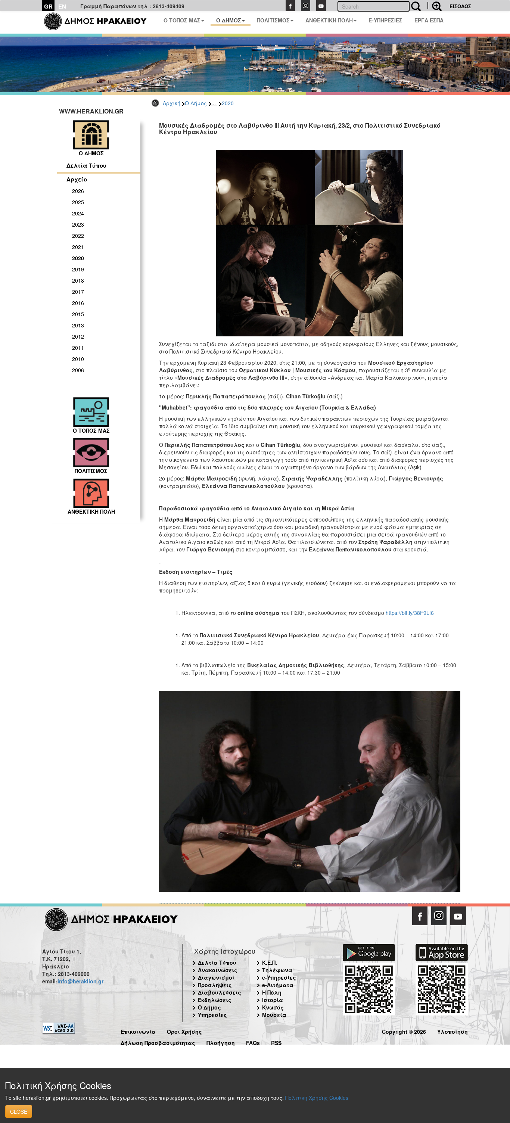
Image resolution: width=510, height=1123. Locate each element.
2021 (78, 247)
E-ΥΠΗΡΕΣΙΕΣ (385, 20)
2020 (228, 103)
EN (62, 6)
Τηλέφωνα (277, 970)
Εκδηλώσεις (214, 1000)
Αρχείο (76, 179)
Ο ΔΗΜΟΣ (228, 20)
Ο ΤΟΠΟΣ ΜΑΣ (182, 20)
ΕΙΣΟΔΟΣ (460, 6)
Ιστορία (272, 1000)
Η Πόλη (272, 992)
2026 (78, 191)
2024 (78, 213)
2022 (78, 235)
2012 (78, 336)
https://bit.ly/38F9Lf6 (410, 612)
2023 (78, 224)
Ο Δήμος (196, 103)
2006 (78, 370)
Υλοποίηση (452, 1030)
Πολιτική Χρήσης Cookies (316, 1097)
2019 (78, 269)
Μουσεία (274, 1014)
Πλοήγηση (220, 1042)
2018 (78, 280)
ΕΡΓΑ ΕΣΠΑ (429, 20)
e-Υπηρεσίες (279, 977)
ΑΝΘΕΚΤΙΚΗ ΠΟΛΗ (329, 20)
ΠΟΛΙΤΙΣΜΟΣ (273, 20)
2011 (78, 347)
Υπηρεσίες (212, 1014)
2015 (78, 314)
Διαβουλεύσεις (219, 992)
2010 (78, 359)
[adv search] (434, 5)
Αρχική (171, 103)
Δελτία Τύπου (86, 165)
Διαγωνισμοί (216, 977)
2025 (78, 202)
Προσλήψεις (215, 985)
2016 (78, 303)
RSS (276, 1042)
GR (48, 6)
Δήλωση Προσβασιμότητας (158, 1042)
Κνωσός (273, 1007)
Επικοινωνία (138, 1030)
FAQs (253, 1042)
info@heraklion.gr (80, 981)
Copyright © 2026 (404, 1030)
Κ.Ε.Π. (269, 962)
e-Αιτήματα (277, 985)
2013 (78, 325)
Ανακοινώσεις (217, 970)
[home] (100, 22)
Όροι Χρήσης (184, 1030)
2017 (78, 291)
